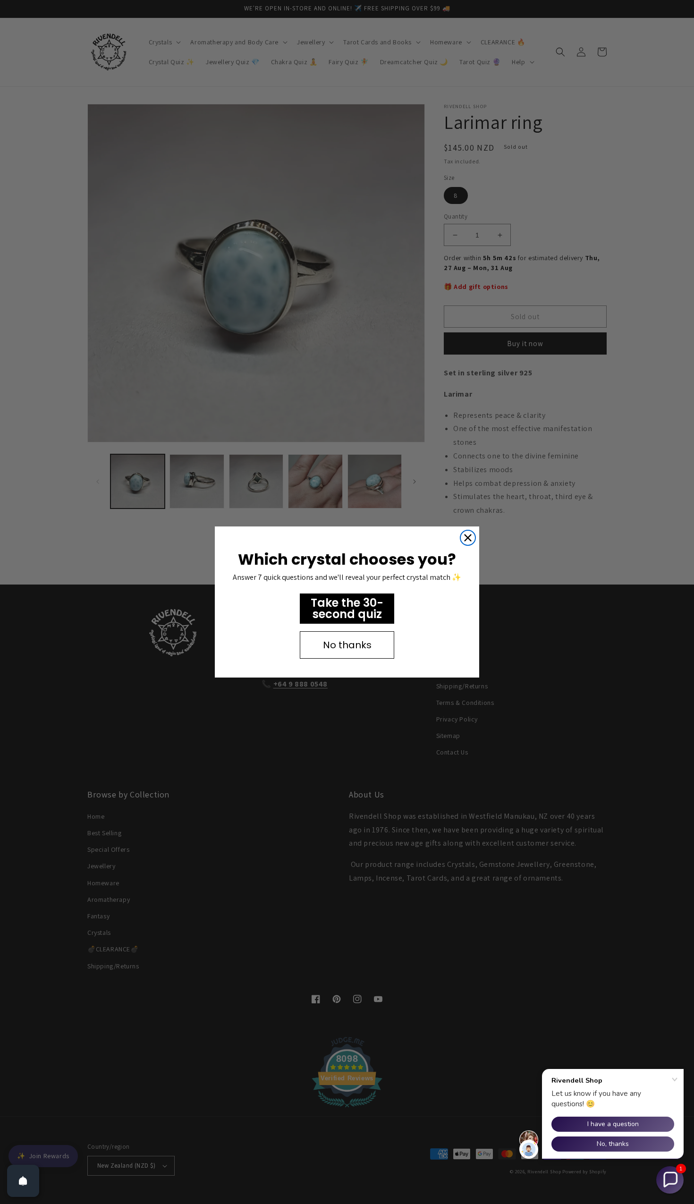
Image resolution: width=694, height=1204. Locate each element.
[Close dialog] (467, 537)
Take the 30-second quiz (347, 608)
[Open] (23, 1181)
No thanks (347, 645)
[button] (670, 1180)
